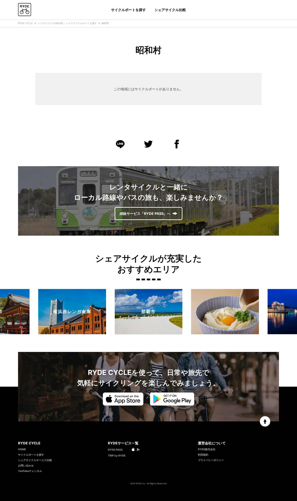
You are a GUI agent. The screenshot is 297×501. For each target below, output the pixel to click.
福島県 (105, 23)
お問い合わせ (26, 465)
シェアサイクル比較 (170, 10)
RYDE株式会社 (206, 449)
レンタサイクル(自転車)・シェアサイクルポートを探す (67, 23)
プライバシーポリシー (211, 460)
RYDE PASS (115, 449)
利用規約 (203, 454)
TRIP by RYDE (116, 455)
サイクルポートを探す (128, 10)
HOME (22, 449)
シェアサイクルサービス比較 (35, 460)
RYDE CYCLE (25, 23)
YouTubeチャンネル (30, 471)
